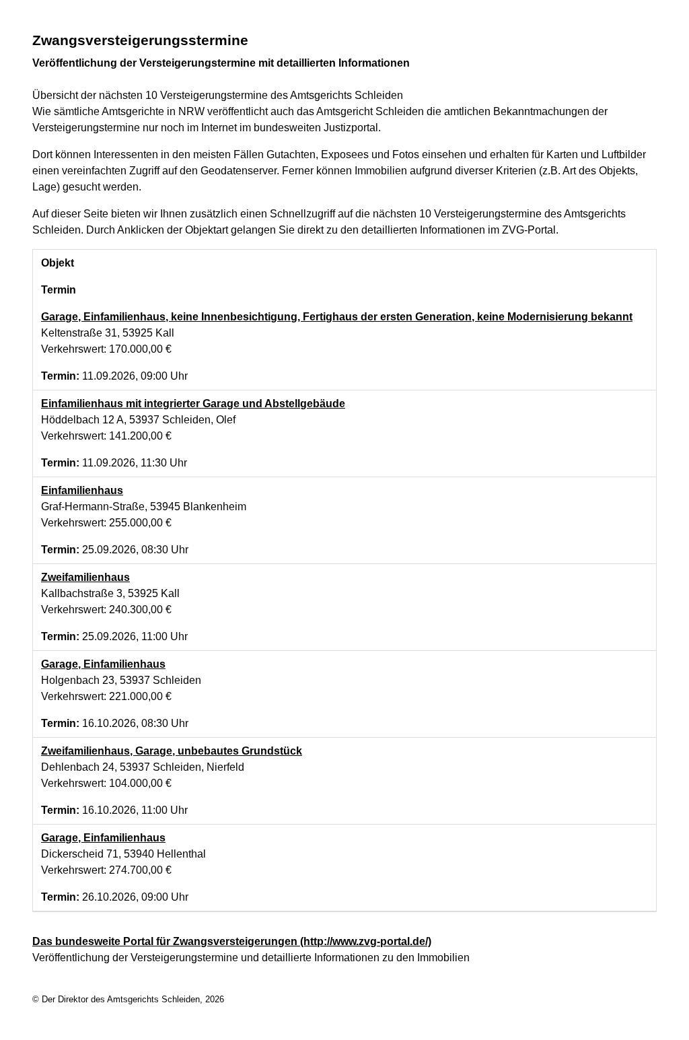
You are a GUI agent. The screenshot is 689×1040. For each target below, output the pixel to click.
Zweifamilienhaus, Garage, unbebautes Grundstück (171, 751)
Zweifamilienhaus (85, 577)
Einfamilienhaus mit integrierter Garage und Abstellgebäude (193, 403)
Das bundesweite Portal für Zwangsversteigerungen (231, 941)
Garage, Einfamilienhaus (103, 664)
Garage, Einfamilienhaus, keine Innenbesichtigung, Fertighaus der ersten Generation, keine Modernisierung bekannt (336, 316)
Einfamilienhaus (82, 490)
